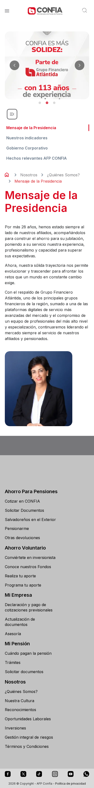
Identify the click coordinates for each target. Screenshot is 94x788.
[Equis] (23, 774)
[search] (85, 11)
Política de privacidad (70, 783)
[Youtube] (71, 774)
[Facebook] (8, 774)
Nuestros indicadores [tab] (26, 137)
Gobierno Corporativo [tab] (27, 148)
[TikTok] (39, 774)
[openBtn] (7, 11)
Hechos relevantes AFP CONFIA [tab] (36, 158)
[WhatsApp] (86, 774)
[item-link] (31, 501)
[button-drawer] (12, 114)
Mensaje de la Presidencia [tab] (31, 127)
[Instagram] (55, 774)
